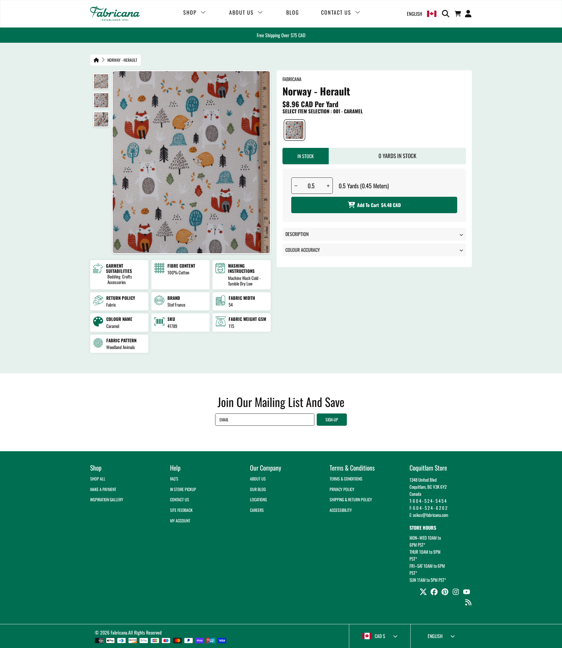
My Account (180, 520)
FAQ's (174, 479)
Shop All (97, 479)
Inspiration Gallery (106, 499)
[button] (446, 13)
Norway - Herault (122, 60)
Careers (257, 510)
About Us (258, 479)
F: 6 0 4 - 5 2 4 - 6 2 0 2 (428, 508)
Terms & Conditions (346, 479)
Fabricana (119, 632)
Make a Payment (103, 489)
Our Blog (258, 489)
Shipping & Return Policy (351, 499)
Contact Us (179, 499)
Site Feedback (181, 510)
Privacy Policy (342, 489)
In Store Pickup (183, 489)
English (414, 13)
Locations (258, 499)
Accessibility (341, 510)
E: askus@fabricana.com (428, 515)
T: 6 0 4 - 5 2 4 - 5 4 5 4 (427, 500)
